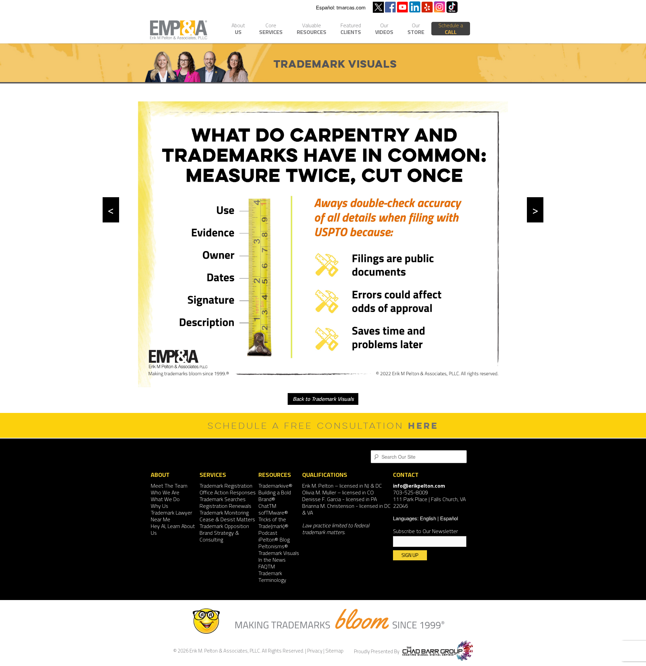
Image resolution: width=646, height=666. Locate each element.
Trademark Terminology (272, 576)
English (428, 518)
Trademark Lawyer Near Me (171, 516)
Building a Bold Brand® (274, 495)
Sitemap (334, 651)
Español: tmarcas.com (341, 7)
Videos (384, 29)
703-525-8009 (410, 492)
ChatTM (267, 505)
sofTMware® (273, 512)
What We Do (165, 499)
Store (415, 29)
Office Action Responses (228, 492)
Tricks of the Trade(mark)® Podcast (273, 526)
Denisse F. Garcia (321, 499)
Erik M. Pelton (317, 486)
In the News (272, 559)
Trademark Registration (226, 485)
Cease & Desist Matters (227, 519)
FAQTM (266, 566)
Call (450, 28)
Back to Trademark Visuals (323, 399)
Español (449, 518)
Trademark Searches (223, 499)
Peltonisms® (273, 546)
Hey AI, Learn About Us (173, 529)
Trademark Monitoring (224, 512)
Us (238, 29)
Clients (350, 29)
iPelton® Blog (274, 539)
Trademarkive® (275, 485)
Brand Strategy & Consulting (219, 536)
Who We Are (165, 492)
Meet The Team (169, 485)
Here (423, 425)
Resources (311, 29)
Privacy (314, 651)
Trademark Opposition (224, 526)
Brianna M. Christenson (328, 506)
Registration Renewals (225, 505)
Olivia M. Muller (319, 492)
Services (271, 29)
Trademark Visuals (278, 553)
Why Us (159, 505)
